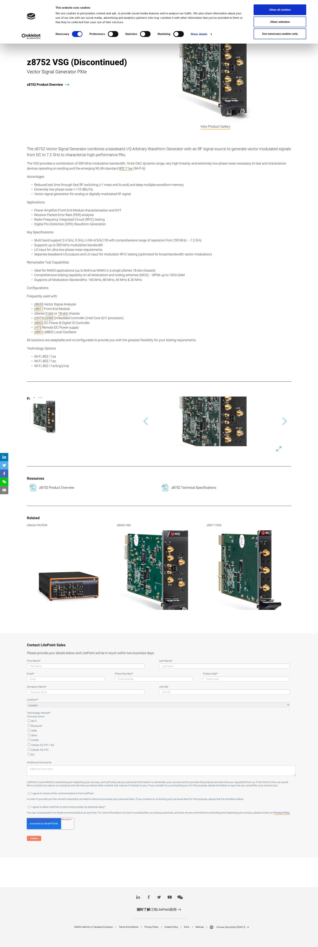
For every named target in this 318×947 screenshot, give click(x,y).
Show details (199, 34)
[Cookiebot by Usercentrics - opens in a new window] (31, 36)
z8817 (38, 309)
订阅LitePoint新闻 (157, 909)
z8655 (38, 304)
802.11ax (125, 169)
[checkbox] (158, 737)
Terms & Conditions (128, 927)
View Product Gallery (215, 126)
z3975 (38, 318)
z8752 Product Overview (45, 84)
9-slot (49, 314)
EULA (186, 927)
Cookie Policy (171, 927)
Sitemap (199, 927)
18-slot (63, 314)
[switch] (113, 34)
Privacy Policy (282, 813)
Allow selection (280, 21)
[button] (144, 421)
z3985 (49, 318)
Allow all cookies (280, 9)
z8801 (38, 332)
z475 (37, 328)
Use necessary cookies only (280, 33)
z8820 (38, 323)
